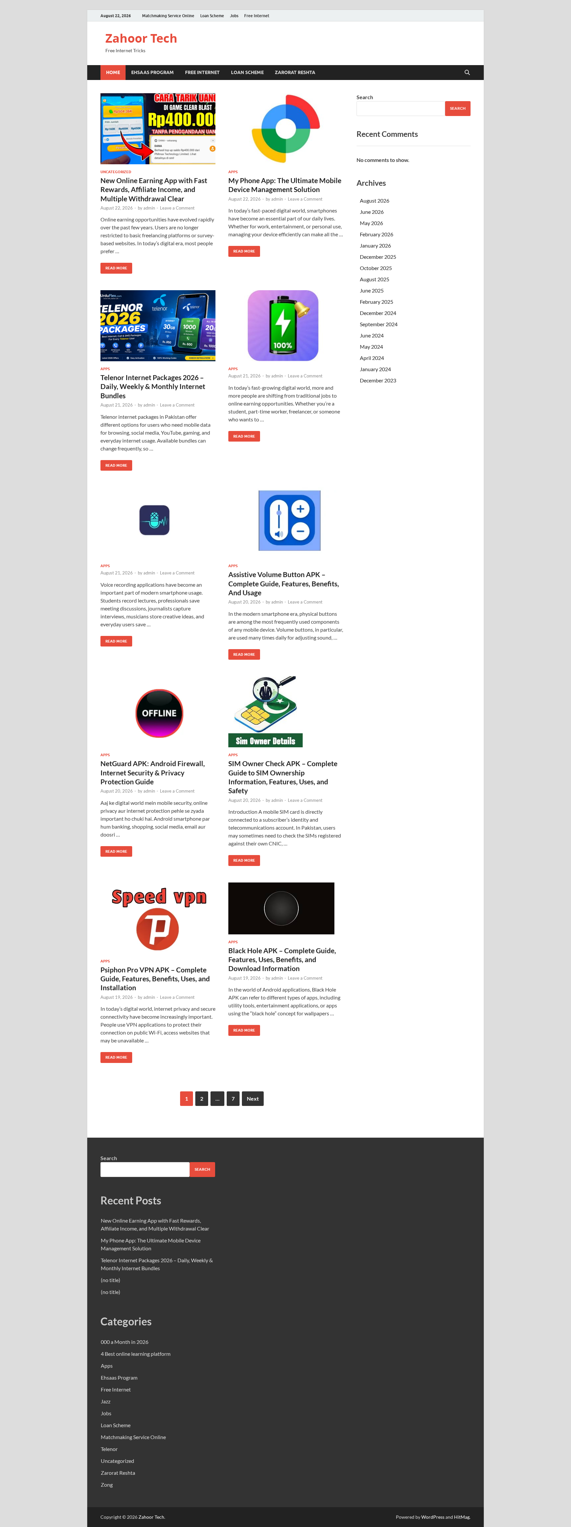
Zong (107, 1484)
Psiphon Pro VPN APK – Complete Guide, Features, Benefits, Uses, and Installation (155, 978)
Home (113, 72)
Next (253, 1098)
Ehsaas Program (152, 72)
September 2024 (379, 324)
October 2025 (376, 268)
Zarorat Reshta (295, 72)
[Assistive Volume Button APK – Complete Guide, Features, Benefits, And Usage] (285, 522)
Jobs (234, 15)
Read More (113, 266)
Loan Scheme (212, 15)
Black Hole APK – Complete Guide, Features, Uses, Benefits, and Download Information (282, 959)
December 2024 (378, 313)
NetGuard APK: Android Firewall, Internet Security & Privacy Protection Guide (152, 772)
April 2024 (372, 358)
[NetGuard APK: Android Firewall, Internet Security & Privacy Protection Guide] (157, 711)
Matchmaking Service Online (168, 15)
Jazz (105, 1401)
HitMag (462, 1517)
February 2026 (376, 234)
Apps (233, 172)
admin (149, 208)
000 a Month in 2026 (124, 1342)
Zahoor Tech (141, 38)
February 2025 (376, 301)
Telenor (109, 1449)
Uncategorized (115, 172)
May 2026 (371, 223)
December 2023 (378, 380)
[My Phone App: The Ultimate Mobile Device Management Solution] (285, 128)
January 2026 (375, 245)
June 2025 (372, 290)
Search (365, 97)
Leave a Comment (177, 208)
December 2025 (378, 257)
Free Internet (256, 15)
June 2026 (372, 212)
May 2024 (371, 346)
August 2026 (374, 200)
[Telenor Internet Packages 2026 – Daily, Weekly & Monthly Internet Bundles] (157, 325)
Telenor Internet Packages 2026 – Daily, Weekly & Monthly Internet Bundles (152, 386)
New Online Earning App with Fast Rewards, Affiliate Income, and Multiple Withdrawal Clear (153, 189)
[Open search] (467, 72)
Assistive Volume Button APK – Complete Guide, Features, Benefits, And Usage (283, 583)
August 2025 (374, 279)
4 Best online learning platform (136, 1354)
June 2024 (372, 335)
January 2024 (375, 369)
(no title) (110, 1280)
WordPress (432, 1517)
